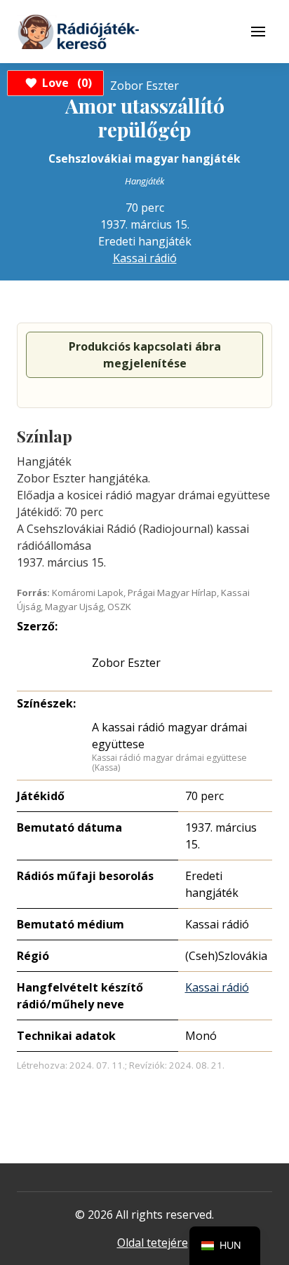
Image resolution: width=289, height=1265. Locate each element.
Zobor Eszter (126, 662)
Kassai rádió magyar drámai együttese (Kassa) (169, 762)
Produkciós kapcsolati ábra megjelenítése (145, 355)
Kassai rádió (145, 258)
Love (65, 82)
